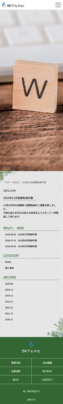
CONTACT (47, 379)
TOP (7, 182)
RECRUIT (47, 371)
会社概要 (47, 362)
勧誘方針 (31, 399)
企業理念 (15, 371)
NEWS (16, 182)
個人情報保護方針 (31, 391)
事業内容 (15, 362)
